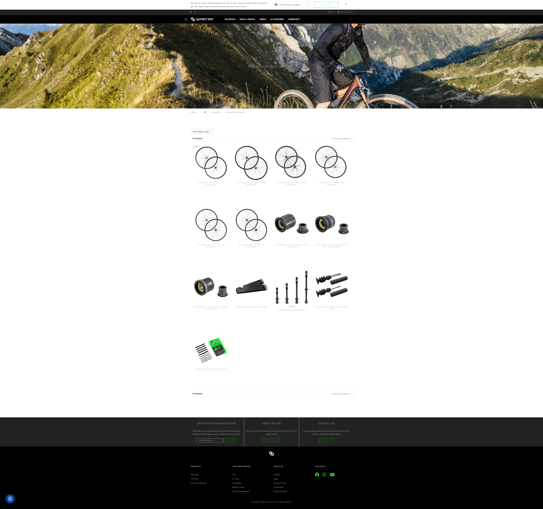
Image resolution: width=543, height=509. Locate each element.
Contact (235, 478)
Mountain (230, 19)
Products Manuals (198, 483)
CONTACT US (327, 440)
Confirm (326, 5)
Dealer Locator (238, 487)
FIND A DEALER (271, 440)
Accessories (277, 19)
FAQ (234, 474)
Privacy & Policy (280, 483)
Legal (276, 478)
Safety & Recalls (280, 491)
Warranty (195, 474)
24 (350, 138)
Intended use (201, 132)
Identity (277, 474)
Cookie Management (241, 491)
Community (294, 19)
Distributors (279, 487)
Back (194, 112)
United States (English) (290, 4)
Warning (194, 478)
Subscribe (230, 440)
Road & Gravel (247, 19)
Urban (262, 19)
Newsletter (237, 483)
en (195, 12)
